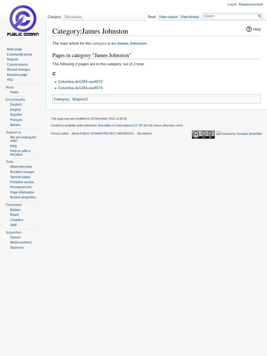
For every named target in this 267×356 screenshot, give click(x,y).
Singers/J (80, 99)
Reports (12, 59)
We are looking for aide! (23, 139)
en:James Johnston (129, 43)
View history (190, 17)
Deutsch (16, 104)
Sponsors (17, 247)
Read (152, 17)
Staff (13, 225)
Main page (14, 49)
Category (61, 99)
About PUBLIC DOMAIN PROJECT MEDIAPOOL (103, 133)
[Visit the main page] (23, 21)
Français (16, 120)
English (15, 110)
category (99, 43)
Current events (17, 64)
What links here (21, 167)
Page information (22, 192)
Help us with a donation (20, 152)
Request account (251, 4)
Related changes (22, 172)
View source (168, 17)
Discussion (73, 17)
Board (14, 215)
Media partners (21, 242)
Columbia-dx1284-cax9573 (80, 88)
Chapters (16, 220)
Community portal (19, 54)
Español (16, 114)
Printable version (22, 182)
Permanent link (21, 187)
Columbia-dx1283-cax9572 (80, 81)
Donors (15, 237)
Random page (17, 75)
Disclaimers (144, 133)
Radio (14, 92)
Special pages (20, 177)
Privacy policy (60, 133)
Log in (232, 4)
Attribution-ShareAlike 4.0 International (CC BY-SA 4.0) (118, 125)
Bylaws (15, 210)
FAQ (10, 80)
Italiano (15, 125)
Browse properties (23, 197)
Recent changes (18, 69)
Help (257, 29)
